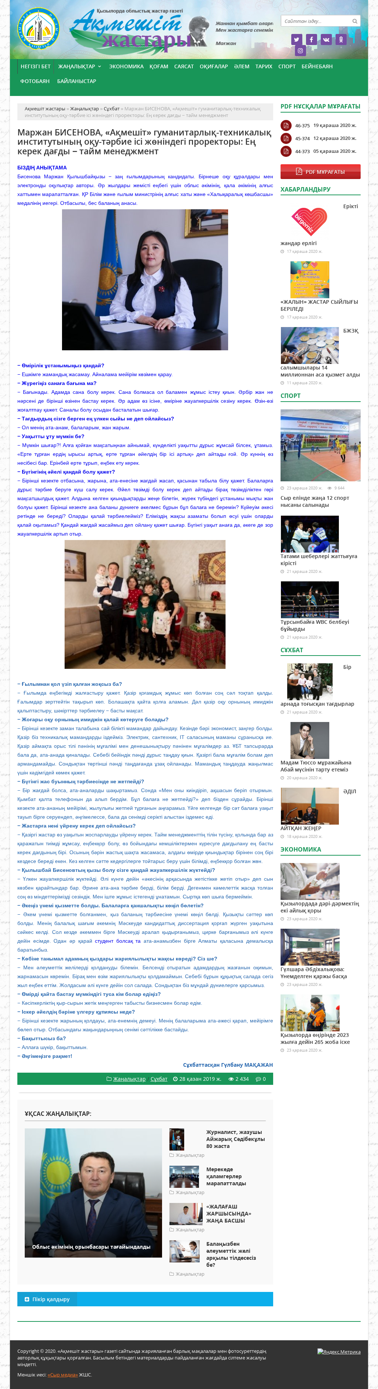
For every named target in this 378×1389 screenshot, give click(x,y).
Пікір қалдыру (50, 1299)
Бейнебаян (317, 66)
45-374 (302, 138)
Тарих (263, 66)
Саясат (184, 66)
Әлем (242, 66)
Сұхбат (159, 1078)
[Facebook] (311, 39)
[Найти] (354, 20)
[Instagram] (300, 50)
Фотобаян (35, 81)
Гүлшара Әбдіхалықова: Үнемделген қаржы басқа (314, 973)
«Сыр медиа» (63, 1374)
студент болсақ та (118, 941)
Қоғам (159, 66)
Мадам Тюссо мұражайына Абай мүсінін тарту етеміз (316, 766)
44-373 (302, 151)
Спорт (287, 66)
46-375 (302, 125)
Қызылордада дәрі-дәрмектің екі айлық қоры (320, 907)
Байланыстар (76, 81)
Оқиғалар (214, 66)
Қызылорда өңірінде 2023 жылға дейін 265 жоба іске (315, 1038)
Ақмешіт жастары (145, 32)
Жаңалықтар (76, 66)
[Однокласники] (341, 39)
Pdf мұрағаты (325, 171)
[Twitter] (296, 39)
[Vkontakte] (326, 39)
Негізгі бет (36, 66)
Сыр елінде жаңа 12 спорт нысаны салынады (315, 501)
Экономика (126, 66)
